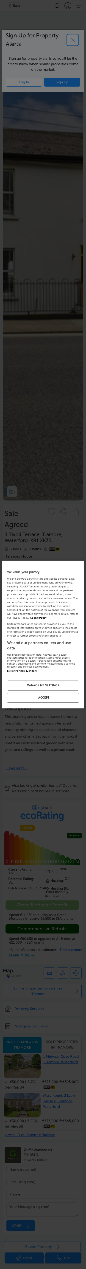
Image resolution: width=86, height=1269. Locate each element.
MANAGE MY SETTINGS (43, 685)
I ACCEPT (43, 697)
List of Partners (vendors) (22, 670)
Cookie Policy (38, 617)
